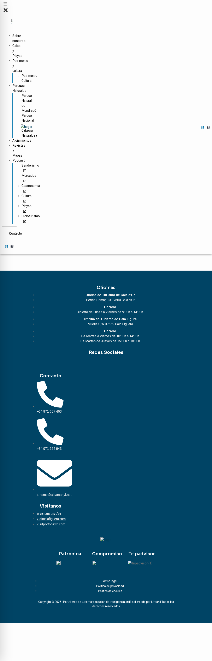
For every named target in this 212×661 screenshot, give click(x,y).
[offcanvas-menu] (5, 5)
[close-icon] (5, 12)
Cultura (26, 81)
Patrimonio (29, 76)
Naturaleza (29, 135)
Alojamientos (21, 140)
